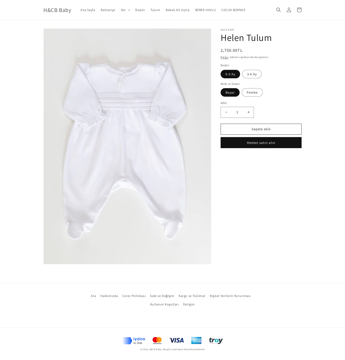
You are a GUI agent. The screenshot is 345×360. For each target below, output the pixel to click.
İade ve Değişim (162, 296)
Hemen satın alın (261, 142)
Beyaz (230, 92)
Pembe (252, 92)
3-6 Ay (252, 74)
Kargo (224, 57)
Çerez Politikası (134, 296)
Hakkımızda (109, 296)
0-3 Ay (230, 74)
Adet (224, 103)
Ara (93, 296)
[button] (125, 10)
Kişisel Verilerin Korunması (230, 296)
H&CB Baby (155, 349)
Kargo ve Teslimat (192, 296)
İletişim (189, 304)
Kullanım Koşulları (164, 304)
